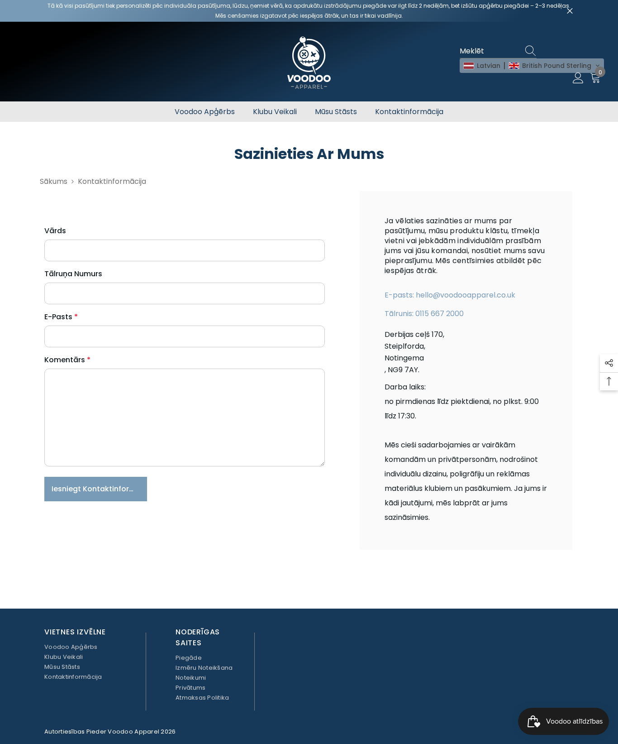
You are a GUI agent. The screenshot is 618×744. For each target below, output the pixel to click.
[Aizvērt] (570, 11)
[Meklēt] (532, 51)
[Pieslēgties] (578, 78)
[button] (532, 65)
